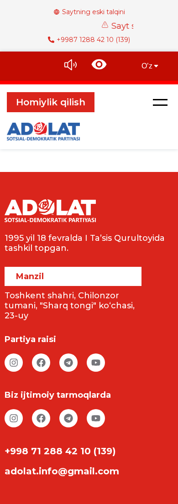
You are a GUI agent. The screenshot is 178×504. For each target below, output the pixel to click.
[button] (160, 102)
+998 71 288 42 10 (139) (60, 451)
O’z (146, 66)
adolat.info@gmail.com (62, 471)
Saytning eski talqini (93, 12)
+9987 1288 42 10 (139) (93, 40)
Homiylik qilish (50, 102)
